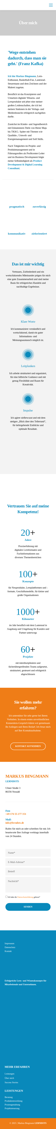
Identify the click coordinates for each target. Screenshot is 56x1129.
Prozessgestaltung (12, 1105)
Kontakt (8, 951)
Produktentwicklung (13, 1101)
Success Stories (11, 1082)
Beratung (9, 1097)
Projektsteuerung (12, 1108)
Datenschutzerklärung (25, 897)
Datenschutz (10, 947)
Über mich (9, 1078)
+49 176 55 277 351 (15, 813)
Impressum (9, 943)
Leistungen (9, 1074)
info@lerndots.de (14, 822)
